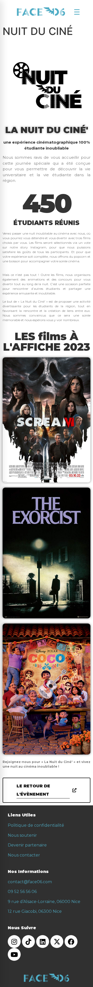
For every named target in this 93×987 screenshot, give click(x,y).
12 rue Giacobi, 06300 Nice (35, 911)
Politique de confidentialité (36, 825)
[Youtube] (14, 954)
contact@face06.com (30, 881)
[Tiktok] (28, 941)
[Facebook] (71, 941)
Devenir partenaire (27, 845)
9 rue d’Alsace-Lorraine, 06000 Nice (44, 901)
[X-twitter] (56, 941)
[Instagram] (14, 941)
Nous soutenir (22, 835)
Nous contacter (24, 855)
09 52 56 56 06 (22, 891)
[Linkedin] (42, 941)
